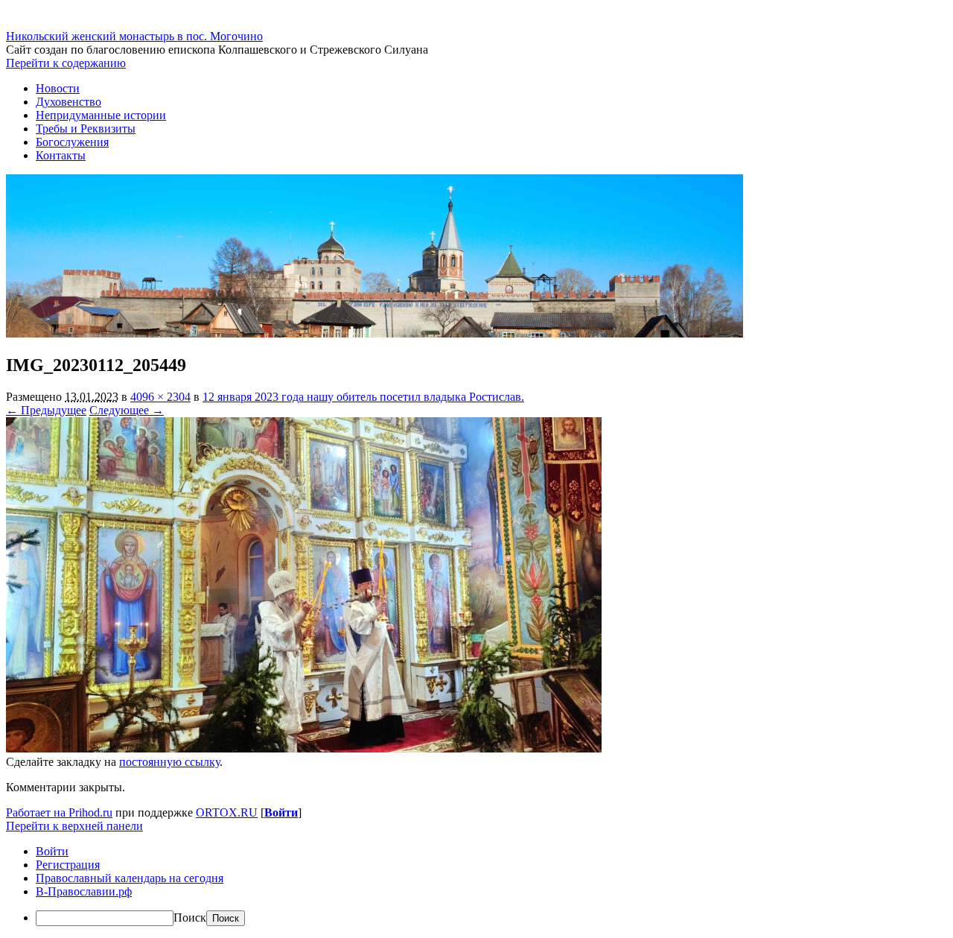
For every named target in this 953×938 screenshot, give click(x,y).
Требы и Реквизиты (86, 128)
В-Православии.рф (84, 891)
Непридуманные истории (101, 115)
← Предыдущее (46, 410)
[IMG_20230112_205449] (304, 748)
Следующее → (126, 410)
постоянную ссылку (169, 761)
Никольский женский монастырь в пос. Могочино (134, 36)
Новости (58, 88)
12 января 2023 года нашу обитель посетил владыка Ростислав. (363, 396)
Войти (281, 812)
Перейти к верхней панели (74, 826)
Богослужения (72, 142)
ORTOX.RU (227, 812)
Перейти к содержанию (66, 63)
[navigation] (476, 885)
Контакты (61, 155)
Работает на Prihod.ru (59, 812)
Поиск (189, 917)
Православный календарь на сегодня (129, 878)
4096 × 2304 (160, 396)
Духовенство (68, 101)
